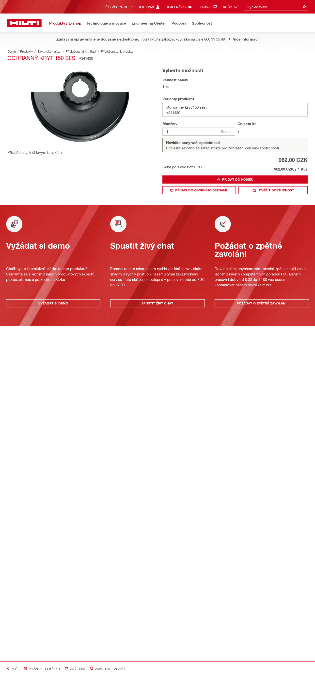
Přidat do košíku (237, 179)
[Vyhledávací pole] (304, 7)
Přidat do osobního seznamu (202, 190)
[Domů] (24, 23)
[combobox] (276, 7)
